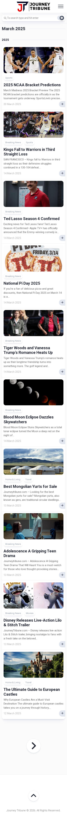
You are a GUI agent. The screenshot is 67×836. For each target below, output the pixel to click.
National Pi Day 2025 (22, 283)
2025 (5, 40)
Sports (8, 77)
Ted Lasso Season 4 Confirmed (31, 218)
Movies (29, 613)
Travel (28, 479)
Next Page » (33, 746)
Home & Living (12, 479)
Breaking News (13, 142)
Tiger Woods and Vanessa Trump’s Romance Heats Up (28, 350)
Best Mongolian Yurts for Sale (30, 486)
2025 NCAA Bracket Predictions (32, 85)
